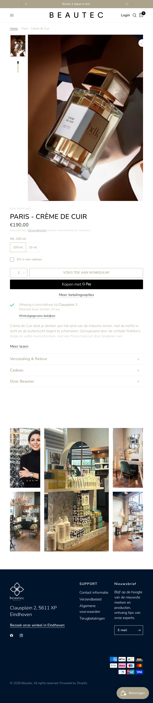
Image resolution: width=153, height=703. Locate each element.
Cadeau (16, 370)
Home (14, 28)
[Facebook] (14, 635)
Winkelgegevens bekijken (37, 316)
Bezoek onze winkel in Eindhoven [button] (37, 625)
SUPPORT (88, 584)
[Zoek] (134, 15)
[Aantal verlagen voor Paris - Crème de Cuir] (13, 272)
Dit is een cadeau (29, 259)
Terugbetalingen (92, 618)
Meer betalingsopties (76, 295)
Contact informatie (93, 592)
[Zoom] (142, 43)
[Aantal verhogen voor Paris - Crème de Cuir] (24, 272)
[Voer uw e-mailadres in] (139, 630)
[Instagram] (24, 635)
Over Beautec (22, 381)
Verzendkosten (37, 230)
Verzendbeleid (90, 599)
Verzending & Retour (28, 358)
